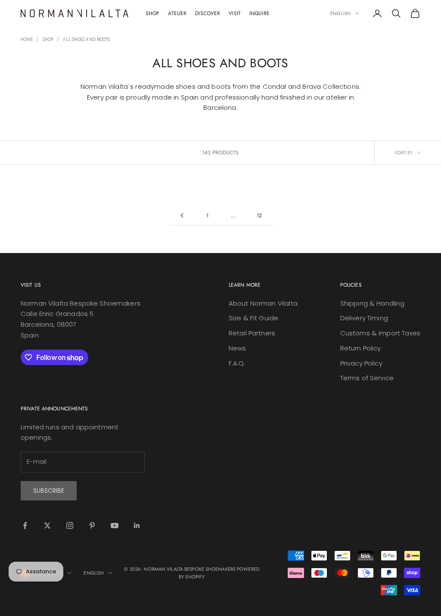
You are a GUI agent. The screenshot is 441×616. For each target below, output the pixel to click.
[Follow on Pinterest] (92, 525)
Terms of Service (367, 377)
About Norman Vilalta (263, 303)
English (340, 13)
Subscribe (48, 490)
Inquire (259, 13)
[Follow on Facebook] (25, 525)
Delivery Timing (364, 317)
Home (27, 39)
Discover (207, 13)
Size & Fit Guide (253, 317)
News (237, 348)
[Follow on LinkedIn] (137, 525)
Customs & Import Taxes (380, 333)
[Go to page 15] (182, 215)
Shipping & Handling (372, 303)
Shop (152, 13)
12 (259, 215)
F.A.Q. (237, 363)
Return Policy (360, 348)
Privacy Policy (361, 363)
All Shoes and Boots (86, 39)
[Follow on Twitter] (47, 525)
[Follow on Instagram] (69, 525)
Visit (235, 13)
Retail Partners (252, 333)
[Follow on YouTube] (114, 525)
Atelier (177, 13)
